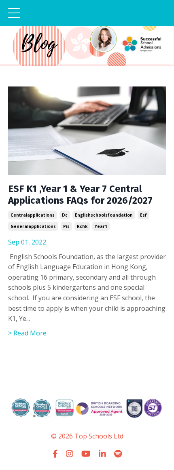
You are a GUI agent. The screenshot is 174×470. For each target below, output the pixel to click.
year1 (101, 226)
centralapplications (33, 215)
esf (143, 215)
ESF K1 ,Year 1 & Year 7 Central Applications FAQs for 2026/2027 (80, 194)
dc (65, 215)
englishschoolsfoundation (104, 215)
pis (66, 226)
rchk (82, 226)
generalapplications (33, 226)
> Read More (27, 333)
